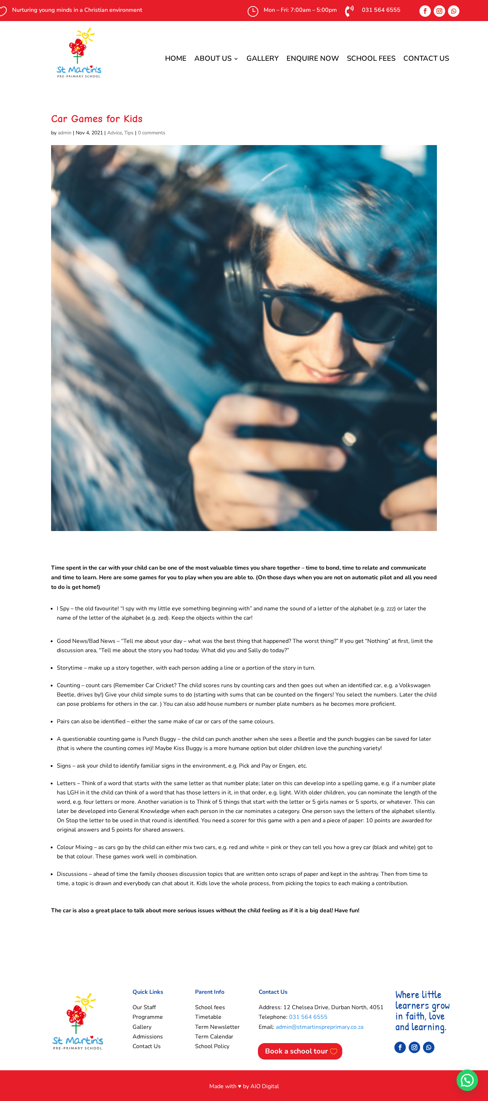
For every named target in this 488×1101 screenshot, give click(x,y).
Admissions (148, 1037)
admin (64, 132)
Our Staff (144, 1007)
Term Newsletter (217, 1027)
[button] (467, 1080)
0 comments (151, 132)
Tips (129, 132)
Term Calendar (214, 1037)
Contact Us (426, 59)
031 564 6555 (308, 1017)
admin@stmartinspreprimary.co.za (319, 1027)
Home (175, 59)
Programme (148, 1017)
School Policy (212, 1046)
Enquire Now (313, 59)
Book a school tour (296, 1051)
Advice (114, 132)
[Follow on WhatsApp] (453, 11)
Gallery (263, 59)
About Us (212, 59)
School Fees (371, 59)
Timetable (208, 1017)
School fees (210, 1007)
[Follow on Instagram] (439, 11)
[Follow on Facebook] (425, 11)
